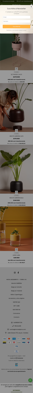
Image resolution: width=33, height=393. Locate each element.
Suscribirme (16, 26)
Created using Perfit (16, 32)
